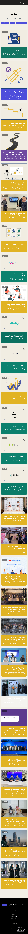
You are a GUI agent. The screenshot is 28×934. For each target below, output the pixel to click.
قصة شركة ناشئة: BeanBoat (15, 427)
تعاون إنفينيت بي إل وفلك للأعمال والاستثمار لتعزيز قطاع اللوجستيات (14, 700)
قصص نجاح (4, 23)
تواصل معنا (14, 910)
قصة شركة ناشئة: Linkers (16, 457)
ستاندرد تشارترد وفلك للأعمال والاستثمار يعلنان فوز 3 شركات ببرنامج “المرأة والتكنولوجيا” (14, 639)
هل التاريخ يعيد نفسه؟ (17, 123)
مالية (24, 23)
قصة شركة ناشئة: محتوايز (16, 366)
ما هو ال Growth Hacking (17, 396)
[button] (20, 26)
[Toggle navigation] (3, 2)
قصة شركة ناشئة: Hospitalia (15, 487)
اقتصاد (19, 23)
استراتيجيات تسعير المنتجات (15, 244)
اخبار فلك (12, 23)
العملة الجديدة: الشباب (17, 51)
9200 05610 (14, 914)
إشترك (4, 905)
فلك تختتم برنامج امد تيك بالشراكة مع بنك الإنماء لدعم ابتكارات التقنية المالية (15, 760)
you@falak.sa (14, 912)
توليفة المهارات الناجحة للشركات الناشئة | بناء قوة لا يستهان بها (15, 730)
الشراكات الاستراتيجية (14, 918)
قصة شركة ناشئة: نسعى (14, 336)
